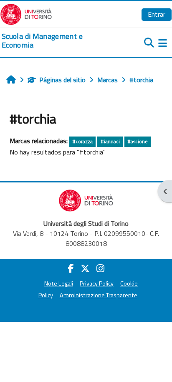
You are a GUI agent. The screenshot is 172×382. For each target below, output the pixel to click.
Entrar (156, 14)
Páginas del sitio (62, 80)
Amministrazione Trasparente (98, 295)
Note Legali (58, 283)
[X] (85, 268)
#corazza (82, 141)
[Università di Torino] (26, 13)
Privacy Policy (97, 283)
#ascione (137, 141)
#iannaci (110, 141)
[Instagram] (100, 268)
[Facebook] (71, 268)
